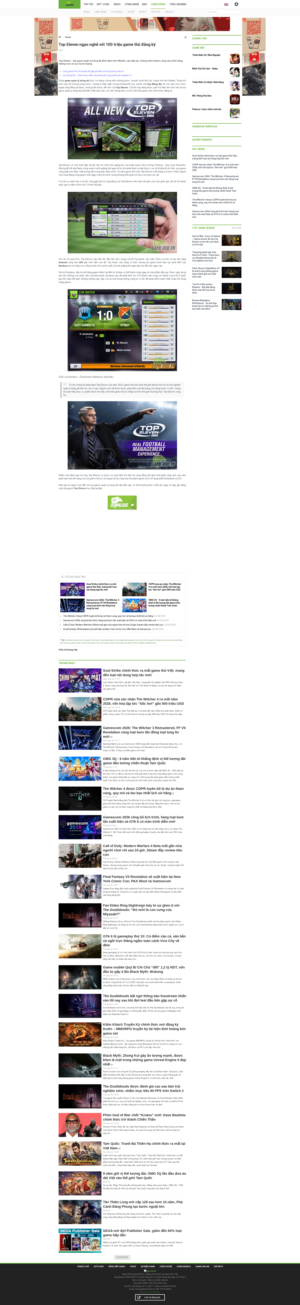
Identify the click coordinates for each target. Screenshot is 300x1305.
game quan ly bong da (80, 643)
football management (147, 643)
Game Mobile (184, 1266)
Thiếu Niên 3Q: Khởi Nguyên (206, 55)
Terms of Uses (146, 1292)
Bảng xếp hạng (116, 1266)
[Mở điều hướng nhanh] (185, 36)
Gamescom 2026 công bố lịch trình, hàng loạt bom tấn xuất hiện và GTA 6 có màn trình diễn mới (109, 620)
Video (117, 4)
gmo (98, 640)
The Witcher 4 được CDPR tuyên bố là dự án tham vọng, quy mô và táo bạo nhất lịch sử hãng (108, 616)
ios (84, 640)
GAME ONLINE (101, 12)
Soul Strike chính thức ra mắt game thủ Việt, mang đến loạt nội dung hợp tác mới (101, 587)
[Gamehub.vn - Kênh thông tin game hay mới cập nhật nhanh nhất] (69, 4)
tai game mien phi (135, 640)
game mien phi (97, 643)
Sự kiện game (148, 1266)
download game (108, 640)
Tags (62, 640)
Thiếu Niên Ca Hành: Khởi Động (208, 82)
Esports (218, 1266)
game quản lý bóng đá (114, 643)
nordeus (66, 643)
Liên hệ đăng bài (152, 1297)
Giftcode (99, 1266)
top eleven (77, 640)
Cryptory (155, 12)
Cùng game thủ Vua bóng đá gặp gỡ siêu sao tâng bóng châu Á (92, 71)
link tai (146, 640)
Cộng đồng (158, 4)
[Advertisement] (122, 546)
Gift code (103, 4)
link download (121, 640)
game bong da (156, 640)
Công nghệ (132, 4)
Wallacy (169, 12)
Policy (157, 1292)
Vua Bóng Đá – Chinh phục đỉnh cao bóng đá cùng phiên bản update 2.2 (97, 75)
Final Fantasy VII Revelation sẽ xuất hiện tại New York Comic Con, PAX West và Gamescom (107, 629)
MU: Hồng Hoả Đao (202, 95)
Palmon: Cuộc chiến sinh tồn (206, 109)
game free (91, 640)
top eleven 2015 (130, 643)
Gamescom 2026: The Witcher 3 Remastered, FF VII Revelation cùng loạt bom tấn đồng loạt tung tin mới (102, 604)
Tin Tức (88, 4)
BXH (144, 4)
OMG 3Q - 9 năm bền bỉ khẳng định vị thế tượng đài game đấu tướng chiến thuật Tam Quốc (164, 603)
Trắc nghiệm (177, 4)
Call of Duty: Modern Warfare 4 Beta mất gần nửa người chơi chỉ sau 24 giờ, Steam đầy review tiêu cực (113, 625)
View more (122, 1257)
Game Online (202, 1266)
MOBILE (87, 12)
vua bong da (168, 640)
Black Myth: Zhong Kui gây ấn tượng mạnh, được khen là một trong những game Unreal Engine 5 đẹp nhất (144, 1060)
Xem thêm (236, 228)
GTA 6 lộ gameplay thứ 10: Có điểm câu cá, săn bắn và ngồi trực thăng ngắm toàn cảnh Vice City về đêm (144, 940)
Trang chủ (83, 1266)
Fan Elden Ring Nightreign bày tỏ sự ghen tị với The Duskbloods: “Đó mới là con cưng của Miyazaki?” (141, 909)
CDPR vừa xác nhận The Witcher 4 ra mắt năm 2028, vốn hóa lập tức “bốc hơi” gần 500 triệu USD (164, 587)
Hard (61, 50)
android (69, 640)
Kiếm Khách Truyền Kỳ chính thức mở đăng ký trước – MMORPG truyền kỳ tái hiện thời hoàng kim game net (144, 1029)
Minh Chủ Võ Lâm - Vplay (205, 68)
